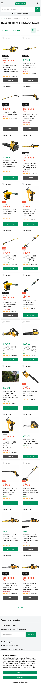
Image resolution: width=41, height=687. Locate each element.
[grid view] (33, 30)
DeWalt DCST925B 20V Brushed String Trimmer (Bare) (29, 258)
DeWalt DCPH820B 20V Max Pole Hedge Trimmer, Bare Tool (10, 258)
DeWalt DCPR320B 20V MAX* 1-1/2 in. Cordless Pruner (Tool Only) (29, 213)
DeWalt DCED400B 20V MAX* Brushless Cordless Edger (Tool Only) (30, 491)
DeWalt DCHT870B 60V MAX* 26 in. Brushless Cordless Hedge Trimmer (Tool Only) (10, 395)
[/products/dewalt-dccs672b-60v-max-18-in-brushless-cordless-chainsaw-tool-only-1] (10, 520)
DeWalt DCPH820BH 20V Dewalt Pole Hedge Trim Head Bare (30, 66)
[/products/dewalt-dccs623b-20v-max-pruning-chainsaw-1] (10, 332)
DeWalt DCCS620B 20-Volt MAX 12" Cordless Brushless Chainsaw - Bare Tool (10, 69)
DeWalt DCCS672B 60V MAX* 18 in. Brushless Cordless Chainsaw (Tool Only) (10, 538)
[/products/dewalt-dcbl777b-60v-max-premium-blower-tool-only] (30, 332)
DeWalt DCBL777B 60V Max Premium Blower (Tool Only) (29, 349)
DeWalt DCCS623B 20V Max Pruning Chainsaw (9, 349)
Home (3, 18)
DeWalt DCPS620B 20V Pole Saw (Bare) (10, 113)
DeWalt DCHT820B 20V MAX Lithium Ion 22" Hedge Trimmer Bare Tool (30, 166)
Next (23, 607)
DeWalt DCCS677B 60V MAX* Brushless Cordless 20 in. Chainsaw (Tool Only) (30, 538)
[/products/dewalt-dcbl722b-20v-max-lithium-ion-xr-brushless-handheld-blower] (10, 146)
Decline (20, 677)
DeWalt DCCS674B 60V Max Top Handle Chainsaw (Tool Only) (30, 441)
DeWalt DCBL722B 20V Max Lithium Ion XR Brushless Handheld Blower (10, 164)
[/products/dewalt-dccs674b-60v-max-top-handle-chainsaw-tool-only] (30, 425)
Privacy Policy (31, 667)
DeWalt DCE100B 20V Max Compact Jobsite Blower (30, 393)
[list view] (38, 30)
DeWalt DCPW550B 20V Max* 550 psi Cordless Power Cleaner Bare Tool (30, 117)
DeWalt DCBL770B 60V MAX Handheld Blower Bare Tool (9, 212)
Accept (20, 672)
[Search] (37, 9)
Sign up (31, 634)
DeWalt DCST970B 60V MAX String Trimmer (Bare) (29, 302)
